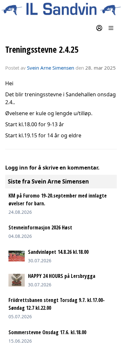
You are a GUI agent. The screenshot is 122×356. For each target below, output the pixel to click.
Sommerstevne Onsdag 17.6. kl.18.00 (47, 332)
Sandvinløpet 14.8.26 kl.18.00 (58, 251)
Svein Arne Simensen (50, 67)
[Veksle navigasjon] (111, 28)
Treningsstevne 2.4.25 (41, 49)
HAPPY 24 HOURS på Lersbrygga (61, 276)
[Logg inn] (99, 28)
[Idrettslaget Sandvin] (61, 9)
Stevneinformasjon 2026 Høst (40, 227)
